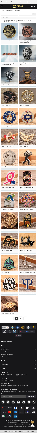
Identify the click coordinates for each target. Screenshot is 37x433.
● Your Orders (5, 352)
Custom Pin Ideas (9, 10)
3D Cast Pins (17, 10)
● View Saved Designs (7, 354)
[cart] (35, 6)
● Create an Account (6, 357)
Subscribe (31, 396)
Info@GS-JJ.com (22, 375)
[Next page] (25, 318)
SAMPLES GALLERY (6, 341)
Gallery (2, 10)
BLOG (2, 345)
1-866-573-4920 (7, 375)
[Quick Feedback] (32, 425)
